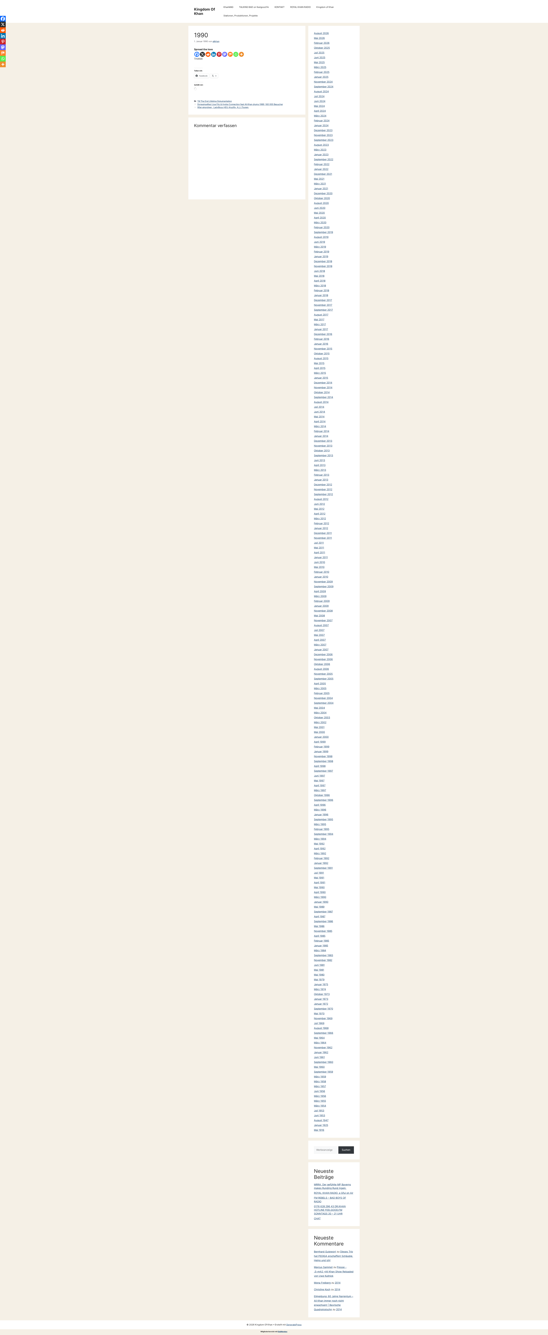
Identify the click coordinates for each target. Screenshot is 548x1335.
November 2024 (323, 81)
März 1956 (320, 1096)
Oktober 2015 (322, 353)
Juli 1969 (319, 1023)
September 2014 (323, 397)
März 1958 (320, 1081)
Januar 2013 (321, 479)
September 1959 (323, 1071)
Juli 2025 (319, 52)
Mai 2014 (319, 416)
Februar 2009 (322, 601)
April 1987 (319, 916)
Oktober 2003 (322, 717)
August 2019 (321, 237)
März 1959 (320, 1076)
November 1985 (323, 931)
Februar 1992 (321, 858)
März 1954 (320, 1105)
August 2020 (321, 203)
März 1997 (320, 790)
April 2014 (320, 421)
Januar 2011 (321, 557)
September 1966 (323, 1033)
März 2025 (320, 67)
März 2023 (320, 149)
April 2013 (320, 465)
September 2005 (323, 678)
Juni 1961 (319, 1057)
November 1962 (323, 1047)
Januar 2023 (321, 154)
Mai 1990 (319, 887)
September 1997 (323, 770)
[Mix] (230, 54)
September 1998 (323, 761)
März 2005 (320, 688)
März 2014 (320, 426)
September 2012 (323, 494)
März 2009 (320, 596)
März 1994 (320, 838)
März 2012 (320, 518)
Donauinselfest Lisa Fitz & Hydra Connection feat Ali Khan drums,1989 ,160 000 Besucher (240, 104)
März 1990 (320, 897)
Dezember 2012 (323, 484)
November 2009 (323, 581)
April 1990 (320, 892)
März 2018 (320, 285)
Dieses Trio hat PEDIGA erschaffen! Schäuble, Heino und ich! (333, 1256)
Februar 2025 (321, 72)
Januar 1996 (321, 814)
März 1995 (320, 824)
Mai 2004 (319, 707)
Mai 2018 (319, 275)
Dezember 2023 (323, 130)
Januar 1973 (321, 999)
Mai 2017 (319, 319)
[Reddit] (208, 54)
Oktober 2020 (322, 198)
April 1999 (320, 741)
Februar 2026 (322, 43)
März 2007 (320, 644)
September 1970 (323, 1008)
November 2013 (323, 445)
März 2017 (320, 324)
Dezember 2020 (323, 193)
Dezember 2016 (323, 334)
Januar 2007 (321, 649)
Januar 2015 (321, 377)
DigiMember (282, 1332)
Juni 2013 (319, 460)
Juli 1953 (319, 1110)
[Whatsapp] (235, 54)
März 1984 (320, 950)
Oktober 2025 (322, 47)
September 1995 (323, 819)
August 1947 (321, 1120)
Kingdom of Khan (325, 7)
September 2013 (323, 455)
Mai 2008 (319, 615)
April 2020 (320, 217)
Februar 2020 (322, 227)
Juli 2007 (319, 630)
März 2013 (320, 470)
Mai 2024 (319, 106)
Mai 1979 (319, 979)
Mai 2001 (319, 727)
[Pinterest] (219, 54)
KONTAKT (280, 7)
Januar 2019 (321, 256)
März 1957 (320, 1086)
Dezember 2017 (323, 300)
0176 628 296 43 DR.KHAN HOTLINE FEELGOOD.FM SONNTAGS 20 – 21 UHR (330, 1210)
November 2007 (323, 620)
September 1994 (323, 834)
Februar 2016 (321, 339)
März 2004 (320, 712)
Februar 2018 (321, 290)
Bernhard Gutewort (325, 1251)
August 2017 (321, 314)
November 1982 (323, 960)
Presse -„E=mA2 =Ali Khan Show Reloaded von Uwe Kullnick (333, 1271)
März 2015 (320, 373)
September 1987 (323, 911)
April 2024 (320, 110)
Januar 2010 (321, 576)
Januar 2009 (321, 605)
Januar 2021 (321, 188)
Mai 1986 (319, 926)
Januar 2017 (321, 329)
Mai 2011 (319, 547)
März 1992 (320, 853)
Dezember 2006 (323, 654)
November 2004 (323, 698)
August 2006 (321, 669)
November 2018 (323, 266)
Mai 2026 (319, 38)
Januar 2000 (321, 737)
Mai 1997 (319, 780)
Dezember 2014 (323, 382)
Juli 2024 (319, 96)
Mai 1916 (319, 1130)
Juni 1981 (319, 965)
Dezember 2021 (323, 174)
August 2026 (321, 33)
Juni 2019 (319, 242)
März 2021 (320, 183)
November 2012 (323, 489)
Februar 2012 (321, 523)
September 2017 (323, 309)
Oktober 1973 (322, 994)
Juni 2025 (319, 57)
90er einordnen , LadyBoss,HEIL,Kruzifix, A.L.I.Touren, (223, 107)
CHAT (317, 1218)
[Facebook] (196, 54)
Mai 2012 (319, 508)
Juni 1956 (319, 1091)
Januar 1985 (321, 945)
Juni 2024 (319, 101)
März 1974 (320, 989)
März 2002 (320, 722)
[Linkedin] (213, 54)
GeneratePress (294, 1324)
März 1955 (320, 1100)
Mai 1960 (319, 1067)
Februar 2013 (321, 474)
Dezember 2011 (323, 533)
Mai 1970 (319, 1013)
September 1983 (323, 955)
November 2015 (323, 348)
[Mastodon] (224, 54)
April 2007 (320, 639)
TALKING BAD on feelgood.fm (254, 7)
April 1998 (320, 766)
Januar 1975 (321, 984)
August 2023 (321, 144)
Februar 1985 (321, 940)
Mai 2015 (319, 363)
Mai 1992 (319, 843)
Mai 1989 (319, 906)
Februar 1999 (321, 746)
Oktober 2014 (322, 392)
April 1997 (320, 785)
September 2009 (324, 586)
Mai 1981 (319, 969)
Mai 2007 (319, 635)
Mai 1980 (319, 974)
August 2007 (321, 625)
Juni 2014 (319, 411)
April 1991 (319, 882)
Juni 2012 (319, 504)
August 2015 (321, 358)
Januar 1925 (321, 1125)
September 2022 (323, 159)
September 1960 (323, 1062)
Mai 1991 (319, 877)
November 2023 (323, 135)
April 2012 (319, 513)
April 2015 (319, 368)
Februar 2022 (321, 164)
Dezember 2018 (323, 261)
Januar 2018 (321, 295)
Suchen (346, 1149)
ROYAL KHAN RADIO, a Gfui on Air (333, 1193)
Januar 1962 (321, 1052)
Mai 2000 (319, 732)
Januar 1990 (321, 902)
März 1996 (320, 809)
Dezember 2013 (323, 440)
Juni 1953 (319, 1115)
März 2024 (320, 115)
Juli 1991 (319, 872)
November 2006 (323, 659)
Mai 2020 (319, 212)
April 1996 (320, 804)
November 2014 (323, 387)
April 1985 (319, 935)
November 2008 (323, 610)
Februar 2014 (321, 431)
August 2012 (321, 499)
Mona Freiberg (322, 1282)
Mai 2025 (319, 62)
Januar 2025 (321, 77)
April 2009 (320, 591)
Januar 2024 (321, 125)
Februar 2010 (321, 572)
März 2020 (320, 222)
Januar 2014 (321, 436)
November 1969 (323, 1018)
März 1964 (320, 1042)
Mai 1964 (319, 1037)
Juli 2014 (319, 407)
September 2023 (323, 140)
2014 (338, 1282)
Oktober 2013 (322, 450)
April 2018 (319, 280)
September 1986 (323, 921)
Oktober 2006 (322, 664)
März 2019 (320, 246)
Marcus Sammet (323, 1267)
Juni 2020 (319, 208)
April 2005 (320, 683)
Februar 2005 (322, 693)
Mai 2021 (319, 178)
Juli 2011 (319, 542)
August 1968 (321, 1028)
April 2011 (319, 552)
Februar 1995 (321, 829)
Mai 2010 (319, 567)
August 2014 (321, 402)
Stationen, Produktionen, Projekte (240, 15)
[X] (202, 54)
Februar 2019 (321, 251)
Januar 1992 (321, 863)
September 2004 (324, 703)
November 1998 (323, 756)
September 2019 (323, 232)
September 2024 (323, 86)
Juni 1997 (319, 775)
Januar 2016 (321, 343)
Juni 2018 (319, 271)
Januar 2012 (321, 528)
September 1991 (323, 868)
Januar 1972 (321, 1003)
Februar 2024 (322, 120)
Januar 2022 (321, 169)
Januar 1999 (321, 751)
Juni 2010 (319, 562)
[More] (241, 54)
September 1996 (323, 800)
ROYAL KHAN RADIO (300, 7)
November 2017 (323, 305)
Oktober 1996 (322, 795)
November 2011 (323, 538)
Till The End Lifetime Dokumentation (214, 101)
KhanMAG (228, 7)
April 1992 (320, 848)
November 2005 (323, 673)
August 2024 (321, 91)
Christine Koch (322, 1289)
